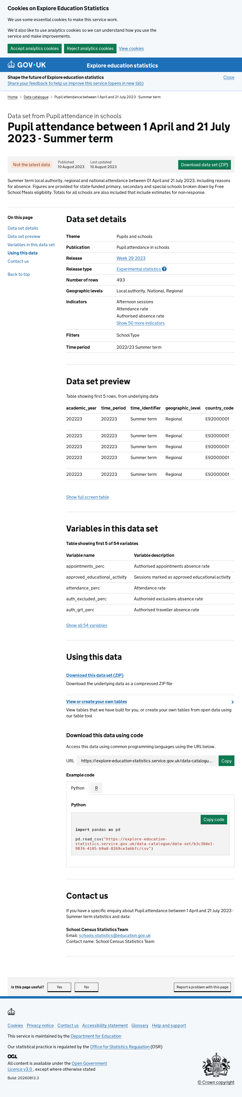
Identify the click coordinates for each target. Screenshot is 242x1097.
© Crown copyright (216, 1082)
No (91, 987)
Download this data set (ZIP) (95, 675)
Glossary (139, 1025)
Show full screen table (87, 497)
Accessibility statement (105, 1025)
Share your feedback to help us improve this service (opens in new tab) (75, 83)
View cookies (131, 48)
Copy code (213, 819)
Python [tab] (77, 788)
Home (12, 97)
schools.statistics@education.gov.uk (115, 935)
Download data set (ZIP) (204, 164)
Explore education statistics (122, 65)
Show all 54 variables (86, 625)
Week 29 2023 (131, 258)
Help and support (169, 1025)
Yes (64, 987)
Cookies (15, 1025)
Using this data (23, 253)
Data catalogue (36, 97)
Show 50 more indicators (141, 323)
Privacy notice (40, 1025)
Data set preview (24, 236)
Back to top (19, 274)
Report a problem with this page (202, 987)
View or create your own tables (96, 701)
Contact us (18, 261)
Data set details (23, 228)
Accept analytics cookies (34, 48)
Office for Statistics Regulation (120, 1046)
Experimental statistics (142, 269)
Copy (226, 761)
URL (70, 760)
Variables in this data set (31, 244)
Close (228, 77)
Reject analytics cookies (90, 48)
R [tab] (96, 788)
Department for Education (96, 1036)
